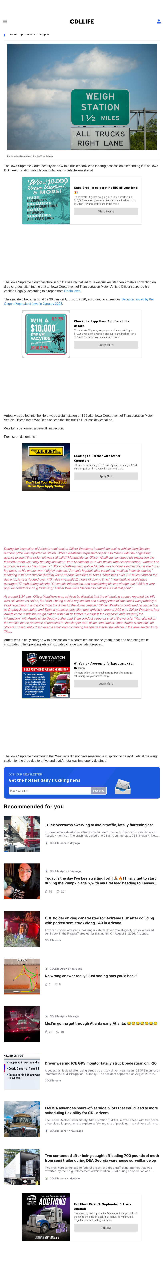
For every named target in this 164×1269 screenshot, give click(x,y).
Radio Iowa (72, 291)
